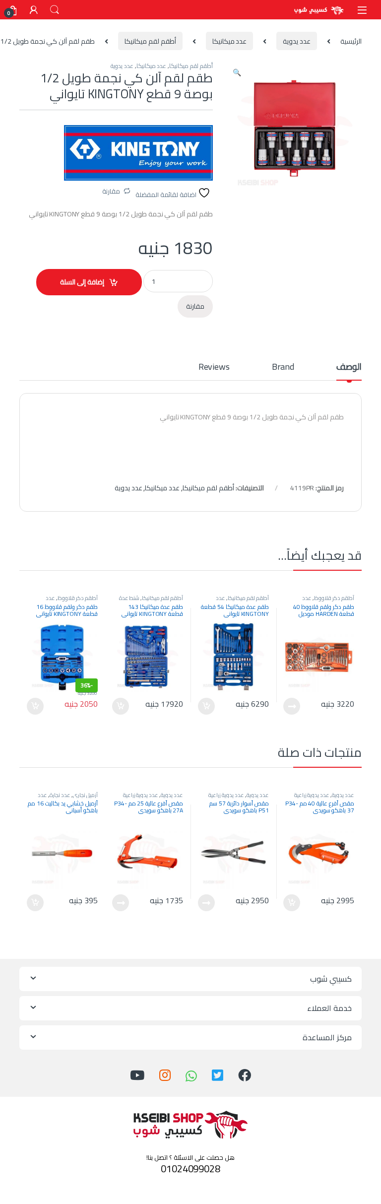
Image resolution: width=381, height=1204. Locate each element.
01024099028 (190, 1168)
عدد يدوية (297, 41)
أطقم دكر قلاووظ (334, 598)
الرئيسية (351, 41)
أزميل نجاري (85, 795)
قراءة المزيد (291, 706)
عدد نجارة (60, 795)
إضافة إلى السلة (82, 281)
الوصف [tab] (349, 368)
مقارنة (111, 191)
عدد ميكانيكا (229, 41)
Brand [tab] (283, 368)
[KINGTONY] (138, 153)
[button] (237, 72)
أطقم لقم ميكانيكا (150, 41)
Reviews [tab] (214, 368)
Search (54, 9)
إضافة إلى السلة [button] (206, 706)
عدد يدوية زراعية (312, 795)
